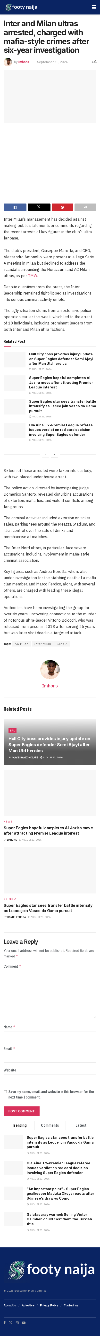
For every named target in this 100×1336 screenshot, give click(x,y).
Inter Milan (42, 644)
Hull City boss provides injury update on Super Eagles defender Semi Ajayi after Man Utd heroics (61, 359)
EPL (12, 730)
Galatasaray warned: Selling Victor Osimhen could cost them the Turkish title (59, 1219)
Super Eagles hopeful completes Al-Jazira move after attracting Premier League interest (61, 382)
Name (10, 1027)
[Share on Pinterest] (63, 207)
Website (10, 1070)
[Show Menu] (94, 7)
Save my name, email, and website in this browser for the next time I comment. (51, 1094)
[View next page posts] (54, 454)
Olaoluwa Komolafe (25, 757)
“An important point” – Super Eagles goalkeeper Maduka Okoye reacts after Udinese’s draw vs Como (60, 1193)
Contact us (71, 1305)
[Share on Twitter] (39, 207)
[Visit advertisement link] (50, 165)
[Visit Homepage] (21, 7)
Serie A (62, 644)
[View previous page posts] (45, 454)
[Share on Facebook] (15, 207)
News (8, 821)
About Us (10, 1305)
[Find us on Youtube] (23, 1322)
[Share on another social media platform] (85, 207)
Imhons (23, 62)
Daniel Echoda (16, 917)
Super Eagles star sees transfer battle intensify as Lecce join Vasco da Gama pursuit (62, 406)
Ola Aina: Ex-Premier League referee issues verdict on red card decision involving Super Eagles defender (61, 429)
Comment (12, 966)
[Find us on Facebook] (5, 1322)
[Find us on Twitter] (10, 1322)
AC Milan (22, 644)
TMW (32, 275)
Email (9, 1048)
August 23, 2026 (41, 369)
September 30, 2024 (52, 62)
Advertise (28, 1305)
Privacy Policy (49, 1305)
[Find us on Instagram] (17, 1322)
